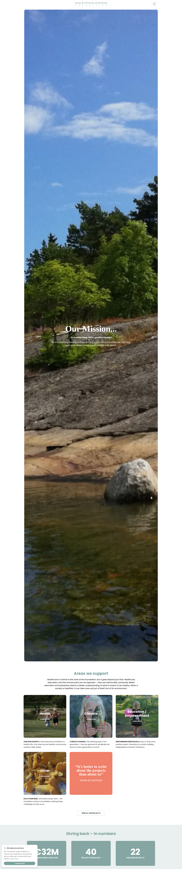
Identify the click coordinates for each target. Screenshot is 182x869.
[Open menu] (154, 4)
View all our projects (91, 813)
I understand (20, 863)
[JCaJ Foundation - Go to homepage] (91, 4)
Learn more (14, 859)
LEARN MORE (45, 719)
